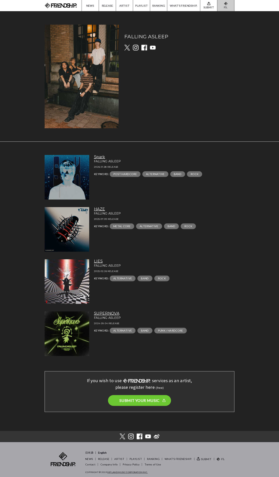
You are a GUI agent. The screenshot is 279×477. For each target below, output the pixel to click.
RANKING (158, 5)
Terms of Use (152, 464)
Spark (99, 157)
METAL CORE (122, 226)
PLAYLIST (141, 5)
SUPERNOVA (106, 313)
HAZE (99, 209)
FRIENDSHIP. (61, 5)
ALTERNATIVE (155, 174)
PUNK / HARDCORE (170, 330)
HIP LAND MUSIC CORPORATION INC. (127, 472)
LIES (98, 261)
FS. (226, 7)
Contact (90, 464)
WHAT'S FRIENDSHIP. (183, 5)
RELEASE (107, 5)
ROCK (195, 174)
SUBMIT (206, 459)
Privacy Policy (131, 464)
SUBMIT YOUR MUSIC (139, 400)
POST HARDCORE (125, 174)
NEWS (90, 5)
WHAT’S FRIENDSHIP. (178, 458)
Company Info (109, 464)
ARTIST (124, 5)
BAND (177, 174)
